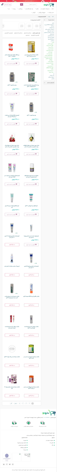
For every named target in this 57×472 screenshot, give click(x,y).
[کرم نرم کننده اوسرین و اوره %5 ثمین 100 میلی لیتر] (31, 258)
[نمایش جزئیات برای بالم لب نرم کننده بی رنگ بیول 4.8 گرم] (12, 349)
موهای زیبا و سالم (51, 37)
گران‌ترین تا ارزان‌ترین (35, 35)
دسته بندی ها (51, 20)
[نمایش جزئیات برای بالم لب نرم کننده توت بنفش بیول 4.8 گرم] (12, 379)
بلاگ (52, 445)
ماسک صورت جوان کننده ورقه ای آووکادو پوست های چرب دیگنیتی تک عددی (31, 146)
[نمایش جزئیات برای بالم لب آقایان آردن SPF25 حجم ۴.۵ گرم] (31, 288)
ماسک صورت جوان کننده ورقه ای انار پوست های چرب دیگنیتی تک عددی (12, 146)
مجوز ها (25, 440)
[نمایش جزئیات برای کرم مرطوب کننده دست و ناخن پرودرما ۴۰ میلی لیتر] (31, 228)
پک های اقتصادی (29, 9)
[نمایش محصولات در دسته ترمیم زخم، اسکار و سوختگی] (22, 26)
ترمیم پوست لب (49, 53)
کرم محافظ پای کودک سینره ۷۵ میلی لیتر (12, 206)
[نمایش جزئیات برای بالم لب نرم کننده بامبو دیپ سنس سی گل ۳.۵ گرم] (31, 349)
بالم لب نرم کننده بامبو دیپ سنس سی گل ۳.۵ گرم (31, 357)
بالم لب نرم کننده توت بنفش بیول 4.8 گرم (12, 387)
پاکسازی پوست (50, 61)
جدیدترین (28, 35)
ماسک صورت (51, 72)
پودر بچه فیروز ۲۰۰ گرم (31, 115)
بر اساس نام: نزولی (27, 33)
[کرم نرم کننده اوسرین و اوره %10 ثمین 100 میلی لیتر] (12, 228)
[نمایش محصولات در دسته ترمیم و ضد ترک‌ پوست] (29, 26)
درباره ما (24, 450)
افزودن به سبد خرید (30, 63)
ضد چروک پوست (50, 70)
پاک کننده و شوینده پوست (49, 63)
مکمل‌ (37, 9)
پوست (13, 9)
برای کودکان (52, 34)
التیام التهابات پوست (48, 55)
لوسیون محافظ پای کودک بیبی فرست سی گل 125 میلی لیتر (12, 115)
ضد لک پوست (50, 47)
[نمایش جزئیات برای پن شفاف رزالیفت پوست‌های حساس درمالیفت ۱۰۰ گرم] (12, 47)
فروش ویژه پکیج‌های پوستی (49, 68)
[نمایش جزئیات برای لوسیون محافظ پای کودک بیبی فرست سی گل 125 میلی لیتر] (12, 107)
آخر (11, 403)
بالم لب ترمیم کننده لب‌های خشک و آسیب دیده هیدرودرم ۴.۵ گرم (12, 297)
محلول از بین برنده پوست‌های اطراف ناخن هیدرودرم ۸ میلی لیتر (31, 176)
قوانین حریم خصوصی (22, 445)
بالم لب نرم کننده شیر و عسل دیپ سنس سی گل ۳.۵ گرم (31, 55)
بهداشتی (20, 9)
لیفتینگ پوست (50, 49)
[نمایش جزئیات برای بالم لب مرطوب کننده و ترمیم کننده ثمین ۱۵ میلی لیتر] (12, 318)
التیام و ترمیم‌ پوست (49, 50)
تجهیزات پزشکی (41, 12)
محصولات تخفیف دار (45, 9)
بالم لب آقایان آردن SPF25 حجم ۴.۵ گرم (31, 296)
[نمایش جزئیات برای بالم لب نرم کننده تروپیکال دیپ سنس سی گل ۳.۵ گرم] (31, 379)
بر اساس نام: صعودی (18, 33)
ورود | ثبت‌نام (8, 4)
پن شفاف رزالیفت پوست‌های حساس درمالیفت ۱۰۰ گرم (12, 55)
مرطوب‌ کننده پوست (49, 45)
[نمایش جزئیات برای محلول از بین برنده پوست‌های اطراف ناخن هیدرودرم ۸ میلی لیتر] (31, 168)
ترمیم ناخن (50, 52)
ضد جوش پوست (50, 66)
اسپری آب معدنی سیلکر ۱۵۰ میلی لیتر (11, 266)
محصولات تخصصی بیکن (49, 29)
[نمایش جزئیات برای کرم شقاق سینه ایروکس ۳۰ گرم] (31, 198)
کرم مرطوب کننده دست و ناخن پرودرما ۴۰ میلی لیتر (31, 236)
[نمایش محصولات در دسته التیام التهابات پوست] (37, 26)
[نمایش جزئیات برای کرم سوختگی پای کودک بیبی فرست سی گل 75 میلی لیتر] (12, 168)
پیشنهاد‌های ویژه (51, 39)
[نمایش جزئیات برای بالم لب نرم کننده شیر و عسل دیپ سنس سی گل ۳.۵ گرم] (31, 47)
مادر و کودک (51, 12)
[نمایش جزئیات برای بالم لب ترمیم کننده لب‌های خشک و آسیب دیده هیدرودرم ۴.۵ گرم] (12, 288)
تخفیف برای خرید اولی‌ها (22, 442)
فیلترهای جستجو (50, 82)
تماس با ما (51, 442)
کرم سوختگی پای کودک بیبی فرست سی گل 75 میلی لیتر (12, 176)
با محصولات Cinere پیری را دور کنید (49, 25)
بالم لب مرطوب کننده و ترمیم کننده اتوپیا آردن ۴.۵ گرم (31, 327)
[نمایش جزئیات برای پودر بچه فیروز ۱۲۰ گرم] (12, 77)
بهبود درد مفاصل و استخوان (49, 32)
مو (9, 9)
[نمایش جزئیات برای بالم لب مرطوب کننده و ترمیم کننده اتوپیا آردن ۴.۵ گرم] (31, 318)
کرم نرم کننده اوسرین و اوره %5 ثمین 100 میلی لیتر (31, 266)
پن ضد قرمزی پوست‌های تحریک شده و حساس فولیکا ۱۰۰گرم (31, 85)
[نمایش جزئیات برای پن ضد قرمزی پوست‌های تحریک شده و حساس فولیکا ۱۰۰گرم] (31, 77)
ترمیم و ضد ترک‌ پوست (48, 57)
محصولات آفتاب (50, 44)
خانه (53, 9)
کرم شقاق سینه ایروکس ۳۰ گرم (31, 206)
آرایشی (33, 12)
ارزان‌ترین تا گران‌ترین (9, 33)
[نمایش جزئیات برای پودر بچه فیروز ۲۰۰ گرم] (31, 107)
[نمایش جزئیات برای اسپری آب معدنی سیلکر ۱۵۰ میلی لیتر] (12, 258)
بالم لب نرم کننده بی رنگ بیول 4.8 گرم (12, 357)
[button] (2, 5)
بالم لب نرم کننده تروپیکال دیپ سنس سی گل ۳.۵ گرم (31, 387)
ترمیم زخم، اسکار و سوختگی (49, 59)
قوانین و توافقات (23, 447)
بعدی (16, 403)
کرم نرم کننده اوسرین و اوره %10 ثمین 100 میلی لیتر (12, 236)
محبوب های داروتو (51, 31)
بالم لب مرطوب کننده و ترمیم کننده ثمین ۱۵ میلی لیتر (12, 327)
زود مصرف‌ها (52, 27)
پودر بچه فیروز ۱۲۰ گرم (12, 85)
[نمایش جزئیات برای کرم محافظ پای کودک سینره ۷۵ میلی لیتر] (12, 198)
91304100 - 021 (47, 417)
